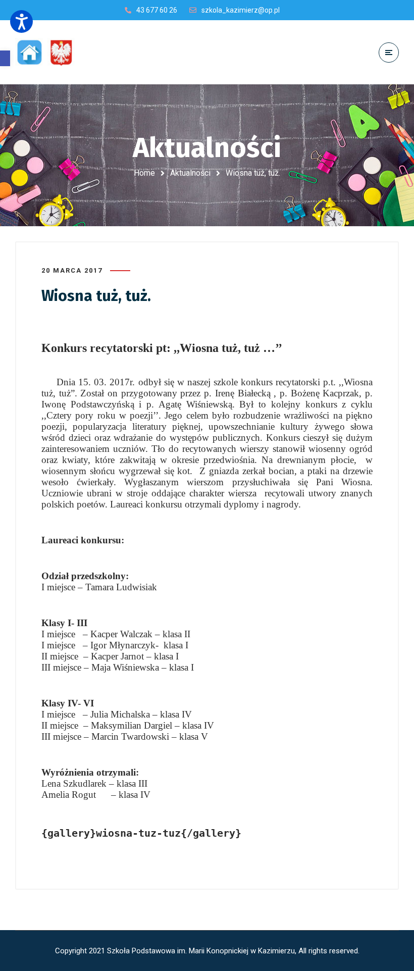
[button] (5, 58)
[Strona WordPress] (49, 52)
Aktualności (190, 173)
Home (144, 173)
